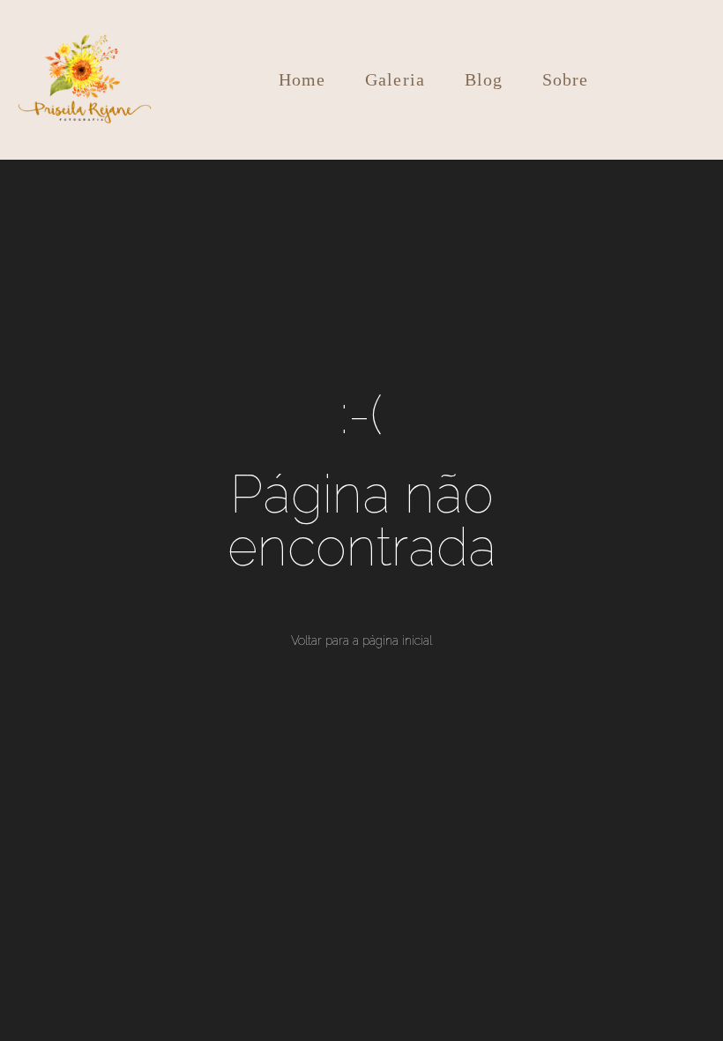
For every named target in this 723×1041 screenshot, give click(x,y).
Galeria (395, 79)
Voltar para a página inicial (361, 640)
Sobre (565, 79)
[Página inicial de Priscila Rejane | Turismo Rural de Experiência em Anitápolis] (85, 79)
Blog (484, 79)
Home (302, 79)
